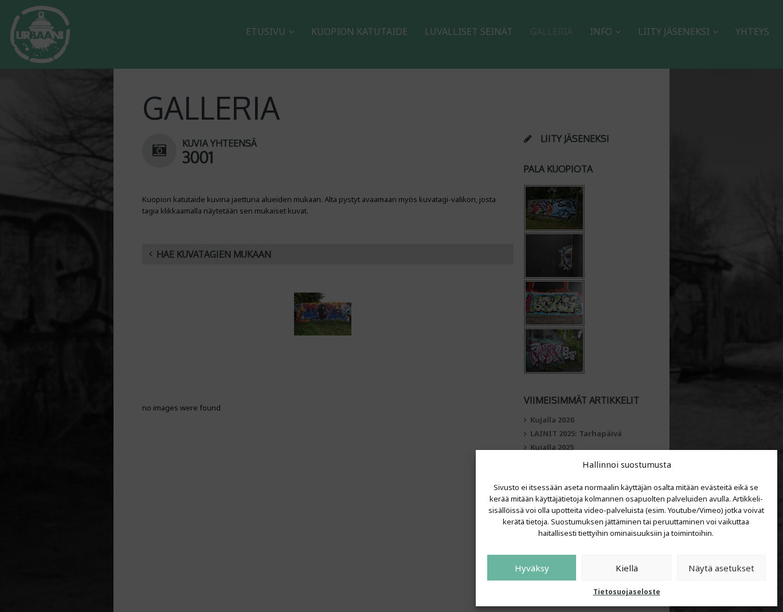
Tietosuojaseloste (626, 592)
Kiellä (627, 568)
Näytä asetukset (721, 568)
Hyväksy (532, 568)
